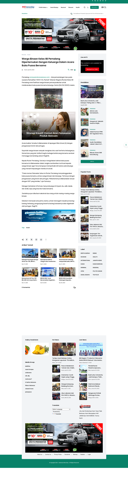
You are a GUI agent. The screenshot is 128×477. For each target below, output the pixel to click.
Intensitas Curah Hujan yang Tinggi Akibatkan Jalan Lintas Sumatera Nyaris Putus (96, 207)
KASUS (82, 264)
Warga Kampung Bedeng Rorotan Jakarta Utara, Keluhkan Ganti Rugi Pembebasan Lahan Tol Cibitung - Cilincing (97, 216)
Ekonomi (70, 7)
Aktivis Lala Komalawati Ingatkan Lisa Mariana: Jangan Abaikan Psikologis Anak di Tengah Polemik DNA (96, 112)
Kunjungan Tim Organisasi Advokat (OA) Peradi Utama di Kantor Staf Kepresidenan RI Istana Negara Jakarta (97, 235)
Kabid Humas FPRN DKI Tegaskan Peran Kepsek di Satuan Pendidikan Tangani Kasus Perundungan (97, 133)
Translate (58, 414)
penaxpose (28, 392)
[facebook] (92, 0)
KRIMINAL (83, 267)
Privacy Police (58, 454)
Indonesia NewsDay (63, 462)
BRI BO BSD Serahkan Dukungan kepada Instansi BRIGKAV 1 (65, 279)
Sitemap (75, 454)
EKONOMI (83, 256)
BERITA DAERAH (85, 253)
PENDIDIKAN (92, 108)
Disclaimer (67, 454)
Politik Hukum (43, 7)
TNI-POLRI (96, 274)
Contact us (48, 454)
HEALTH (95, 256)
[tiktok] (105, 0)
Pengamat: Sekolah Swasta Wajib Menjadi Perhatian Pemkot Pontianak (96, 122)
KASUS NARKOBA (97, 264)
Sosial (28, 54)
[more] (46, 239)
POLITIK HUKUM (97, 271)
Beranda (24, 54)
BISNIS (95, 253)
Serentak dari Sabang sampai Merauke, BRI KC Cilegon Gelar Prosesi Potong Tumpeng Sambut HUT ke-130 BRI (66, 260)
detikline (27, 366)
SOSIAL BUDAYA (85, 274)
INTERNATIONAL (85, 260)
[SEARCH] (85, 7)
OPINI (82, 271)
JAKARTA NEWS (97, 260)
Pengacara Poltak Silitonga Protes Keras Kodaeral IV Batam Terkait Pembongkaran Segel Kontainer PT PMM (95, 394)
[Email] (41, 239)
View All (92, 161)
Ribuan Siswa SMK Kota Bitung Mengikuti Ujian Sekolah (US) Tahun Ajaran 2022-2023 (96, 154)
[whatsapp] (97, 0)
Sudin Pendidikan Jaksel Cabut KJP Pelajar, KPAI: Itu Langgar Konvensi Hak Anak (96, 143)
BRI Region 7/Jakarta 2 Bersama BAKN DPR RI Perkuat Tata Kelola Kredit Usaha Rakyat (90, 359)
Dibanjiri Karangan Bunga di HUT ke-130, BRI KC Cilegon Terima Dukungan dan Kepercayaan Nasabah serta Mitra (30, 260)
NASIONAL (96, 267)
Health (78, 7)
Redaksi (82, 454)
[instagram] (100, 0)
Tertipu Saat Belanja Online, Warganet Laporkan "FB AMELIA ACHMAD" (91, 191)
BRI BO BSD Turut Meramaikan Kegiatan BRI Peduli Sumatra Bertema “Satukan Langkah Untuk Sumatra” (48, 279)
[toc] (126, 145)
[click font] (69, 70)
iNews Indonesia (30, 385)
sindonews (28, 372)
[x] (95, 0)
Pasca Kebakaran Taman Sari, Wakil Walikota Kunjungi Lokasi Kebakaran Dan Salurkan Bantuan (96, 198)
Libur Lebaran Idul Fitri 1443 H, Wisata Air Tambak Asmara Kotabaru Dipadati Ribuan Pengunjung (96, 226)
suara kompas (29, 369)
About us (39, 454)
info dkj (27, 376)
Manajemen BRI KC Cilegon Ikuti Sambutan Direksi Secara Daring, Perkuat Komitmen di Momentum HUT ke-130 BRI (47, 260)
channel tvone (29, 388)
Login (89, 454)
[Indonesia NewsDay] (28, 7)
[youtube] (103, 0)
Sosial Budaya (54, 7)
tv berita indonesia (30, 382)
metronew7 (28, 379)
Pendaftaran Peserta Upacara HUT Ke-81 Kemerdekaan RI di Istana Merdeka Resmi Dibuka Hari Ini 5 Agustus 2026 (78, 13)
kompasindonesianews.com (40, 77)
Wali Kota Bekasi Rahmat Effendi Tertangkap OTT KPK (94, 385)
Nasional (63, 7)
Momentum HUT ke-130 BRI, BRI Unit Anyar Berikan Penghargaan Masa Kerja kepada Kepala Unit (30, 279)
